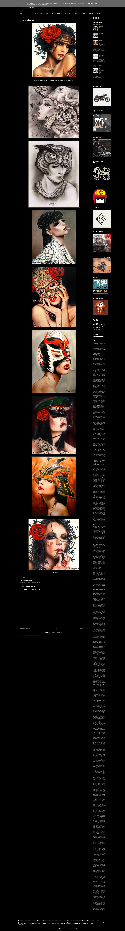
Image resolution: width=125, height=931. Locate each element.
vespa (94, 877)
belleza (95, 388)
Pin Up (98, 732)
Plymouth (103, 734)
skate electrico (96, 795)
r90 (102, 742)
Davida (94, 481)
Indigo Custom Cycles (98, 593)
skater (101, 795)
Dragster (101, 496)
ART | (47, 13)
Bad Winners (102, 379)
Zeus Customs (96, 909)
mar (104, 659)
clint (94, 454)
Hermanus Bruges (98, 562)
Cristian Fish (96, 470)
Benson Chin (102, 391)
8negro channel (97, 349)
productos (96, 738)
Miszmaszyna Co (97, 677)
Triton (99, 864)
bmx (104, 408)
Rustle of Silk (96, 772)
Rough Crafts (99, 765)
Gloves (100, 545)
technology (96, 836)
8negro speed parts (99, 351)
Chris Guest (100, 446)
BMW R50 (103, 407)
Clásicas (95, 451)
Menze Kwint (102, 669)
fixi (93, 519)
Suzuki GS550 (102, 825)
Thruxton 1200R (96, 853)
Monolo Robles (96, 682)
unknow (99, 870)
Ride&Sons (98, 759)
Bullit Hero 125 (96, 424)
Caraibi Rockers (97, 438)
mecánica (98, 669)
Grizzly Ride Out (99, 549)
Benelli (104, 390)
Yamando (95, 907)
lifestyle (101, 642)
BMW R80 (100, 408)
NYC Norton (95, 716)
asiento (104, 373)
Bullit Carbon (102, 422)
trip (97, 864)
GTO (98, 550)
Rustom (101, 772)
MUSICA (99, 13)
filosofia (103, 518)
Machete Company (98, 654)
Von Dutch (101, 882)
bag (97, 380)
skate (103, 794)
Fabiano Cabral (99, 512)
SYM (103, 827)
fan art (103, 513)
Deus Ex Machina (98, 486)
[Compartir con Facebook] (29, 580)
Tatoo (101, 832)
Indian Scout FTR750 (100, 592)
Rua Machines (96, 771)
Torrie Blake (98, 861)
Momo (101, 680)
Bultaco (101, 424)
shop (100, 791)
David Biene (100, 479)
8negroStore (96, 357)
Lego (100, 640)
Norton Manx (102, 712)
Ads (99, 362)
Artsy (100, 373)
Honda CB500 (99, 573)
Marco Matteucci (98, 660)
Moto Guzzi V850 (101, 688)
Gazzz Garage (102, 535)
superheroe (95, 820)
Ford (101, 520)
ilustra (104, 588)
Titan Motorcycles (100, 854)
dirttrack (100, 490)
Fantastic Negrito (97, 514)
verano (104, 876)
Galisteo (97, 533)
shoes (104, 790)
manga (98, 659)
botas (102, 415)
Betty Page (99, 392)
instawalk (103, 595)
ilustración (28, 582)
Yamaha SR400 (102, 896)
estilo (100, 510)
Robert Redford (96, 760)
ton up (104, 856)
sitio (101, 794)
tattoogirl (95, 835)
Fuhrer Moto (103, 531)
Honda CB (95, 568)
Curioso (95, 473)
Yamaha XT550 (96, 904)
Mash (104, 664)
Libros (95, 642)
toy (94, 863)
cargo (98, 439)
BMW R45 (100, 407)
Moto (103, 684)
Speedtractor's (96, 806)
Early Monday (100, 502)
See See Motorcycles (100, 785)
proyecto (99, 739)
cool (101, 464)
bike (94, 395)
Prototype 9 (95, 739)
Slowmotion (97, 798)
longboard (96, 646)
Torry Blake (103, 861)
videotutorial (97, 881)
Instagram (98, 595)
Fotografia (96, 524)
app (99, 371)
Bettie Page (95, 392)
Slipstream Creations (100, 796)
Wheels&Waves (96, 889)
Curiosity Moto (101, 471)
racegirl (95, 743)
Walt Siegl (100, 885)
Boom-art (98, 413)
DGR (104, 486)
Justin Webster (101, 613)
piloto (94, 732)
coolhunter (100, 465)
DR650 (94, 496)
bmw (99, 405)
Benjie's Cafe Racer (96, 391)
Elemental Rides (99, 507)
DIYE (103, 492)
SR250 (97, 809)
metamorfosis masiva (99, 671)
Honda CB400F (99, 572)
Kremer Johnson (96, 629)
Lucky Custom (100, 651)
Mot (101, 684)
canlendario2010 (98, 437)
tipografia (95, 854)
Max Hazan (95, 668)
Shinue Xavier (102, 789)
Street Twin (103, 817)
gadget (103, 532)
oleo (99, 719)
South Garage (99, 803)
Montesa (94, 684)
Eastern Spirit (101, 503)
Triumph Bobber (101, 866)
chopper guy (95, 446)
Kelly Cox (98, 623)
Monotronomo (102, 682)
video (99, 880)
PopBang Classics (97, 736)
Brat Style (95, 416)
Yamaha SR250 (96, 896)
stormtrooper (102, 815)
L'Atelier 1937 (102, 631)
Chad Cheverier (101, 444)
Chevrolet (100, 445)
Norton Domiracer (96, 712)
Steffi (94, 812)
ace (101, 358)
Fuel (104, 528)
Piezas (103, 731)
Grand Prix (103, 547)
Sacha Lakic (97, 774)
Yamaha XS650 (102, 902)
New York (100, 706)
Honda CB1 (100, 568)
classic (100, 451)
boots (102, 413)
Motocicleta (96, 690)
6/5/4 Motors (97, 348)
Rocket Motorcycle (96, 762)
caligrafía (99, 434)
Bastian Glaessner (101, 385)
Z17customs (98, 908)
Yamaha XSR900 (102, 903)
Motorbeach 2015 (102, 694)
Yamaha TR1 (96, 898)
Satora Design (98, 779)
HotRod (103, 585)
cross (100, 470)
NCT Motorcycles (100, 704)
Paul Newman (102, 724)
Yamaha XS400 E (102, 901)
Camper (103, 435)
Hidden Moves (101, 563)
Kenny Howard (102, 623)
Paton (94, 724)
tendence (95, 837)
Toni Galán (101, 860)
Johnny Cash (102, 607)
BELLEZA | (91, 13)
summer (103, 819)
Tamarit (100, 828)
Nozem (104, 713)
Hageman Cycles (97, 552)
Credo (104, 469)
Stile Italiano (100, 814)
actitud (95, 359)
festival (100, 518)
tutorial (94, 869)
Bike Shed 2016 (102, 395)
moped (98, 684)
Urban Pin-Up (101, 871)
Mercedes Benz (96, 670)
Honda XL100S (99, 583)
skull (94, 796)
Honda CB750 (96, 575)
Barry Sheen (95, 384)
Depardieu (99, 485)
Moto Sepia (102, 689)
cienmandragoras (98, 449)
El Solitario (99, 506)
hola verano (102, 566)
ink (96, 594)
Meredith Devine (102, 670)
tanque (95, 831)
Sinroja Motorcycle (96, 794)
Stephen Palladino (99, 812)
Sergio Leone (96, 786)
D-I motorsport (102, 475)
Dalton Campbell (96, 476)
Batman (95, 386)
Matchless (95, 665)
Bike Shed (97, 395)
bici (103, 392)
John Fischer (96, 607)
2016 (104, 344)
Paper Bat (100, 723)
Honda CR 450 (96, 577)
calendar (103, 430)
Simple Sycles (102, 792)
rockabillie (99, 761)
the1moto (103, 848)
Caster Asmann (97, 443)
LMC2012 (97, 643)
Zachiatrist (103, 908)
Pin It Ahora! (22, 577)
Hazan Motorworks (97, 557)
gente (99, 536)
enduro (100, 508)
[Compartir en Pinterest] (31, 580)
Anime (95, 370)
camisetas (99, 435)
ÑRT (99, 716)
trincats (94, 864)
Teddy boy (102, 836)
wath (94, 886)
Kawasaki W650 (97, 620)
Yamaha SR (102, 895)
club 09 (95, 455)
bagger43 (100, 380)
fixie (95, 519)
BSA (97, 419)
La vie (97, 635)
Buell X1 (100, 421)
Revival (104, 754)
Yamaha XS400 (96, 901)
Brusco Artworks (101, 418)
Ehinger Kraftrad (98, 504)
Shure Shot (97, 792)
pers (104, 728)
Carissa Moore (102, 439)
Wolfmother (103, 890)
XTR (94, 893)
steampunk (103, 811)
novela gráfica (99, 713)
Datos (103, 478)
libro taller (103, 641)
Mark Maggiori (100, 663)
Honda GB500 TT (96, 579)
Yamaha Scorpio (96, 895)
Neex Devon (98, 705)
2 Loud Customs (100, 344)
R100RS (95, 742)
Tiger (104, 853)
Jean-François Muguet (99, 604)
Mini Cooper (103, 676)
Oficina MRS (101, 717)
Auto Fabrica (101, 375)
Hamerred (99, 553)
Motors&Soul (95, 697)
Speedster (103, 805)
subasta (99, 819)
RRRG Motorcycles (101, 770)
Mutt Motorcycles (100, 701)
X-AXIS (101, 892)
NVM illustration (102, 715)
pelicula (103, 727)
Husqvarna (95, 586)
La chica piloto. (101, 27)
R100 (104, 741)
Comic (103, 460)
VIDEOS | (83, 13)
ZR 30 (103, 910)
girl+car (103, 542)
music (95, 700)
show (94, 792)
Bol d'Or (98, 410)
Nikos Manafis (96, 707)
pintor (94, 733)
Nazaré (94, 704)
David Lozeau (102, 480)
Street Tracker (98, 817)
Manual (102, 659)
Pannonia (103, 722)
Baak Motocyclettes (96, 379)
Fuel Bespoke (96, 530)
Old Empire (100, 718)
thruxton (103, 851)
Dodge (104, 493)
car (104, 437)
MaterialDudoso (101, 665)
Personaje (96, 729)
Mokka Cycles (102, 678)
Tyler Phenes (99, 869)
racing (101, 743)
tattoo (99, 833)
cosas (94, 469)
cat (102, 443)
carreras (94, 440)
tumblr (96, 867)
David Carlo (97, 480)
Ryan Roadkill (100, 773)
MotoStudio (100, 697)
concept (98, 463)
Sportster (102, 807)
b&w (104, 378)
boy (104, 415)
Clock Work (103, 454)
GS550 (104, 549)
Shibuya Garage (96, 789)
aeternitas (102, 362)
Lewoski (99, 641)
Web (99, 886)
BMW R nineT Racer (101, 406)
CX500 (98, 475)
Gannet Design (102, 533)
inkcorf (104, 594)
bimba (104, 396)
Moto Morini (96, 689)
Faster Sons (96, 515)
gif (98, 541)
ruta (97, 773)
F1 (95, 512)
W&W (100, 884)
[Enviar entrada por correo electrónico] (22, 580)
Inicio (55, 628)
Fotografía (97, 526)
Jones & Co (99, 611)
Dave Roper (95, 479)
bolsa (104, 410)
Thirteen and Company (99, 849)
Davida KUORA (99, 481)
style (95, 819)
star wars (99, 810)
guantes (101, 550)
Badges (94, 380)
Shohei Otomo (96, 791)
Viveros (38, 582)
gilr (103, 541)
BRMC (99, 416)
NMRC (100, 707)
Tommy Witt (100, 856)
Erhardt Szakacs (100, 509)
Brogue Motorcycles (98, 417)
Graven (94, 549)
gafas (94, 533)
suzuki (103, 822)
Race (104, 742)
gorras (94, 547)
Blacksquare (97, 402)
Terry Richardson (101, 837)
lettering (103, 640)
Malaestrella (95, 659)
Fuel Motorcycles (97, 531)
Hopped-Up (96, 585)
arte (98, 373)
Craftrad (98, 469)
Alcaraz (97, 363)
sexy (94, 788)
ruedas (104, 771)
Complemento (97, 461)
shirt (101, 790)
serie (100, 786)
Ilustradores (33, 582)
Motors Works (102, 696)
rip (101, 759)
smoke (103, 798)
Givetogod (95, 545)
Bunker (104, 424)
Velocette (95, 876)
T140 (94, 828)
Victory (95, 878)
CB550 (104, 443)
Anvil (100, 370)
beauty (94, 387)
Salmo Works (102, 774)
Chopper (101, 40)
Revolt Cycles (100, 756)
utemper (94, 872)
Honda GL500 (102, 579)
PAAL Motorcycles (98, 721)
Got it (97, 3)
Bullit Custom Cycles (97, 423)
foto (104, 523)
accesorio (97, 358)
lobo (100, 643)
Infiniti (104, 593)
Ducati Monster (98, 499)
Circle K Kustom (98, 450)
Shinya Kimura (96, 790)
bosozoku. (99, 415)
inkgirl (94, 595)
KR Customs (102, 628)
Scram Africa (102, 782)
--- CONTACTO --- (97, 329)
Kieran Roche (100, 625)
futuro (100, 532)
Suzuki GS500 (96, 825)
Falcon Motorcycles (97, 513)
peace (100, 727)
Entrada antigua (84, 628)
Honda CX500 (102, 577)
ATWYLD (99, 374)
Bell (104, 387)
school (100, 780)
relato (101, 750)
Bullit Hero (103, 423)
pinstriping (103, 732)
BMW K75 (95, 406)
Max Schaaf (99, 668)
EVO (94, 512)
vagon (102, 872)
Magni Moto (102, 658)
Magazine (96, 658)
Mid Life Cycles (102, 674)
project (101, 738)
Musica (100, 700)
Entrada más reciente (25, 628)
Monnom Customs (101, 681)
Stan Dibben (103, 809)
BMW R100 (95, 407)
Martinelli (101, 664)
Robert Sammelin (102, 760)
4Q (101, 347)
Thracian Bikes (102, 850)
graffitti (99, 547)
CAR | (28, 13)
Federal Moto (102, 515)
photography (102, 729)
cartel (98, 440)
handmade (103, 553)
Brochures (103, 416)
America (102, 364)
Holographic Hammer (97, 567)
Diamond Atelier (97, 487)
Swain (100, 827)
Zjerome (101, 909)
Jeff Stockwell (99, 605)
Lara (101, 636)
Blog (100, 404)
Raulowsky (95, 748)
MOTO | (22, 13)
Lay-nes (97, 637)
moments (97, 680)
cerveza (95, 444)
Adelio (104, 359)
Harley (100, 555)
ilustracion (96, 589)
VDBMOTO (103, 875)
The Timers (99, 848)
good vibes (95, 546)
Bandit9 (103, 380)
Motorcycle (97, 696)
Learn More (91, 3)
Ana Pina (99, 365)
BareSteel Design (102, 382)
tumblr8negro (102, 867)
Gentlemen (103, 536)
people (94, 728)
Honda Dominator (97, 578)
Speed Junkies (99, 804)
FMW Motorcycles (96, 520)
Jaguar (101, 601)
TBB (104, 835)
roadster (103, 759)
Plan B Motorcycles (97, 734)
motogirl (99, 691)
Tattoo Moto (103, 833)
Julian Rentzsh (102, 612)
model (98, 678)
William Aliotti (97, 890)
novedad (94, 713)
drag (97, 496)
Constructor (96, 464)
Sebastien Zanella (97, 784)
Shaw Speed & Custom (100, 788)
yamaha (103, 893)
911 (100, 357)
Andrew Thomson (101, 366)
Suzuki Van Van (96, 827)
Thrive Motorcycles (97, 851)
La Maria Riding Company (98, 632)
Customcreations (97, 474)
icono (101, 588)
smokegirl (96, 799)
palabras (100, 722)
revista (100, 754)
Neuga (102, 705)
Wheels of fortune (100, 887)
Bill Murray (99, 396)
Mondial (103, 680)
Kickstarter (101, 624)
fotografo (103, 526)
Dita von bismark (98, 492)
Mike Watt (99, 676)
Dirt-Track (95, 490)
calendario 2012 (97, 433)
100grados (101, 343)
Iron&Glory (97, 598)
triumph (95, 866)
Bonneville (102, 411)
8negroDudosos (96, 353)
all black (101, 363)
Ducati (101, 497)
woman (94, 891)
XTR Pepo (98, 893)
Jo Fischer (98, 606)
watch (104, 885)
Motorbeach (96, 694)
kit (104, 626)
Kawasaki (99, 618)
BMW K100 (103, 405)
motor (104, 692)
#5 (93, 343)
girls (104, 544)
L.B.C (99, 631)
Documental (100, 493)
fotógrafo (96, 527)
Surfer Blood (95, 822)
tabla (96, 828)
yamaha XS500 (96, 902)
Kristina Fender (102, 629)
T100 (104, 827)
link (104, 642)
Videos (103, 880)
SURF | (41, 13)
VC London (98, 875)
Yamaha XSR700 (96, 903)
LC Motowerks (102, 637)
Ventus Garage (100, 876)
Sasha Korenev (102, 778)
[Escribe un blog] (26, 580)
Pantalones (95, 723)
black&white (103, 400)
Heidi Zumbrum (96, 558)
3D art (97, 347)
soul (94, 803)
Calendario (96, 432)
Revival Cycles (96, 755)
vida (98, 878)
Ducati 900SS (102, 498)
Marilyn (101, 662)
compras (103, 461)
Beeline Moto (99, 387)
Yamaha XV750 (102, 905)
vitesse (94, 882)
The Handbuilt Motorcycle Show (99, 842)
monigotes (95, 681)
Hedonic (103, 557)
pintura (97, 733)
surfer (104, 821)
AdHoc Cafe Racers (97, 360)
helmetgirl (96, 559)
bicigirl (103, 394)
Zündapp (94, 911)
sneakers (96, 800)
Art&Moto (95, 373)
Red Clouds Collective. (100, 749)
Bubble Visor (95, 421)
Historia (95, 566)
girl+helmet (96, 544)
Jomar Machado (98, 610)
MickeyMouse (96, 674)
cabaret (97, 427)
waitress (103, 884)
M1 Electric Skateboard (97, 652)
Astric (95, 374)
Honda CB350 (99, 571)
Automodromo (102, 376)
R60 (98, 742)
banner (95, 381)
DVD (100, 501)
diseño (103, 490)
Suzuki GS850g (102, 826)
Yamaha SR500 (96, 897)
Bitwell (101, 397)
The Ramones (101, 847)
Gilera (100, 541)
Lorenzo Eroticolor (99, 647)
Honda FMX (103, 578)
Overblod (103, 719)
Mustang (95, 701)
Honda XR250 (99, 584)
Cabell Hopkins (102, 427)
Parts (104, 723)
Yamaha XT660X (96, 905)
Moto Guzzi (100, 686)
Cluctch (100, 455)
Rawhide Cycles (100, 748)
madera (104, 654)
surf (96, 821)
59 (102, 347)
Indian (94, 592)
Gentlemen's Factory (100, 538)
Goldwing (103, 545)
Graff (96, 547)
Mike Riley (95, 676)
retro (96, 754)
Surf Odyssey (100, 821)
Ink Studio (100, 594)
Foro (101, 523)
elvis (97, 508)
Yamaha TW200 (102, 898)
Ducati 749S (97, 498)
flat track (99, 519)
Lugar (104, 651)
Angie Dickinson (97, 369)
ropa (94, 765)
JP (103, 611)
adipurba (103, 360)
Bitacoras (96, 397)
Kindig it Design (101, 626)
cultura (95, 471)
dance (101, 476)
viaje (97, 877)
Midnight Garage (96, 675)
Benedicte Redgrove (98, 390)
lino (94, 643)
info (94, 594)
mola (94, 680)
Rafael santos (99, 744)
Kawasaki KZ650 (101, 619)
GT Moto (95, 550)
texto (95, 838)
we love (96, 886)
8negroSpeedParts (97, 355)
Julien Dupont (95, 613)
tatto (104, 832)
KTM (97, 631)
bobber (94, 410)
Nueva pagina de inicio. (101, 55)
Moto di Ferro (100, 685)
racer (98, 743)
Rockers (103, 761)
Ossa (101, 719)
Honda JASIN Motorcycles (98, 580)
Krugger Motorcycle (97, 630)
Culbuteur (103, 470)
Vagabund (98, 872)
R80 (100, 742)
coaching (100, 456)
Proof (104, 738)
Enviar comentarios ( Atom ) (57, 632)
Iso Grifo (102, 599)
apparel (102, 371)
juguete (97, 612)
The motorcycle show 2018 (98, 843)
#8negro (96, 343)
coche (104, 456)
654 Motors (102, 348)
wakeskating (95, 885)
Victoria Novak (102, 877)
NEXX (104, 706)
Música (104, 700)
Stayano (99, 811)
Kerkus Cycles (96, 624)
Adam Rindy (100, 359)
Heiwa (100, 558)
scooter (103, 780)
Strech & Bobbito (96, 816)
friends (98, 528)
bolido (101, 410)
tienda (101, 853)
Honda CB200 (99, 569)
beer (103, 387)
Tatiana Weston (96, 832)
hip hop (103, 564)
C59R (94, 427)
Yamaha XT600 (102, 904)
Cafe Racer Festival (101, 429)
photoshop (96, 731)
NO (102, 707)
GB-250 (95, 536)
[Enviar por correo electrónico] (24, 580)
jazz (94, 604)
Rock (94, 761)
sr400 (99, 809)
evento (103, 511)
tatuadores (101, 835)
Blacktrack (103, 402)
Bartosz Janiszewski (101, 384)
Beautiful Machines (101, 386)
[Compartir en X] (27, 580)
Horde (100, 585)
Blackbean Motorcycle (99, 401)
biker (94, 396)
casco (97, 442)
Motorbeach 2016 (97, 695)
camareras (95, 435)
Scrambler (95, 783)
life (98, 642)
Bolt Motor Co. (96, 411)
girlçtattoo (101, 544)
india (104, 590)
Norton (100, 710)
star (94, 810)
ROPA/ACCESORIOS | (57, 13)
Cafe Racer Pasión (97, 430)
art (25, 582)
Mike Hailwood (102, 675)
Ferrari (97, 518)
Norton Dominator (101, 711)
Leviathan (95, 641)
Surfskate (100, 822)
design (103, 485)
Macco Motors (101, 653)
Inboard (102, 590)
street (101, 816)
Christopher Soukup (100, 448)
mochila (94, 678)
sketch (104, 795)
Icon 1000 (97, 588)
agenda (94, 363)
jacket (98, 601)
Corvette (103, 468)
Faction (104, 512)
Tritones (103, 865)
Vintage (103, 881)
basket (95, 385)
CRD (101, 469)
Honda (103, 567)
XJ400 (104, 892)
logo (102, 643)
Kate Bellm (100, 617)
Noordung (95, 710)
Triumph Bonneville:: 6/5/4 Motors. (102, 35)
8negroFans (96, 354)
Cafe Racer (96, 428)
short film (103, 791)
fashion (103, 514)
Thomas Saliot (96, 850)
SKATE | (35, 13)
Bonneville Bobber (97, 412)
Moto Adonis (95, 685)
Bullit (98, 422)
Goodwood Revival (101, 546)
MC (102, 668)
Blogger (75, 928)
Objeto (100, 716)
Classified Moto (101, 453)
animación (103, 369)
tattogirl (95, 833)
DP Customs (102, 495)
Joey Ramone (102, 606)
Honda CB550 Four (101, 574)
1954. (100, 68)
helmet (103, 558)
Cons (104, 463)
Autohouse (96, 376)
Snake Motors (102, 799)
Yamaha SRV (102, 897)
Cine (104, 449)
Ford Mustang (98, 521)
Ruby (101, 771)
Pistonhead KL (102, 733)
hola (99, 566)
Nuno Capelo (96, 715)
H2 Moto (98, 551)
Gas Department (96, 535)
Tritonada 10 (97, 865)
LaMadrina (101, 635)
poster (100, 737)
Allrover (98, 364)
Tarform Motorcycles (101, 831)
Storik (98, 815)
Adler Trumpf (95, 362)
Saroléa (99, 777)
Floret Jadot (103, 519)
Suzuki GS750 (96, 826)
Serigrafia (103, 786)
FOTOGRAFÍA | (68, 13)
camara (103, 434)
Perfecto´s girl (100, 728)
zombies (100, 910)
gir (98, 542)
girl (100, 542)
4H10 (99, 347)
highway (99, 564)
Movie (104, 697)
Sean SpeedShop (101, 783)
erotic (97, 510)
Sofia (100, 800)
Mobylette (103, 677)
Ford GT (103, 520)
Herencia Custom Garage (99, 561)
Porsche (103, 736)
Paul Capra (97, 724)
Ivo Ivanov (101, 600)
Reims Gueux (96, 750)
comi (100, 460)
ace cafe (103, 358)
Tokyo (100, 855)
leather (101, 638)
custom (98, 473)
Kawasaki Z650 (98, 622)
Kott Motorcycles (96, 628)
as (102, 373)
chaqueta (95, 445)
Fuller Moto (96, 532)
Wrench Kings (100, 891)
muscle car (102, 699)
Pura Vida (103, 739)
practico (103, 737)
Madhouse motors (98, 656)
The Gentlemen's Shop (100, 841)
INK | (76, 13)
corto (100, 468)
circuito (104, 450)
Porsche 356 (95, 737)
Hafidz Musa (102, 551)
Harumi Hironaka (101, 556)
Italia (98, 600)
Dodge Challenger (96, 495)
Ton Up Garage (97, 858)
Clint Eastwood (98, 454)
